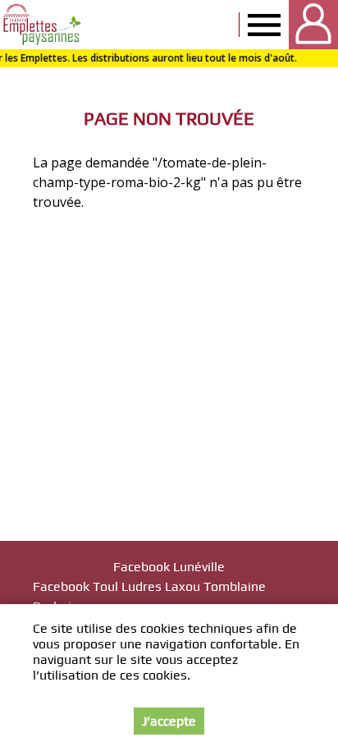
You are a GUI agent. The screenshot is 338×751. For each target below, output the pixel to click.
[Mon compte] (313, 24)
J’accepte (169, 721)
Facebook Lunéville (169, 567)
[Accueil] (43, 24)
